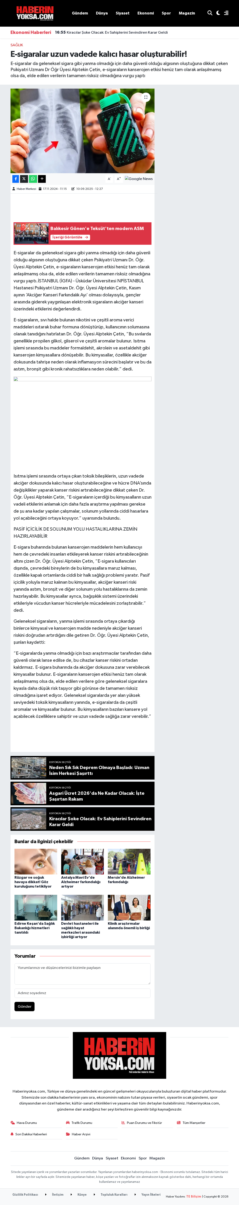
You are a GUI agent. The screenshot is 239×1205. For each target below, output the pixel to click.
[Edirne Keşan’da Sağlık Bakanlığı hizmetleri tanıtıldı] (35, 908)
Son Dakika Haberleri (31, 1134)
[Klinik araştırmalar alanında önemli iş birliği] (129, 908)
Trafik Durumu (81, 1123)
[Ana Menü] (224, 13)
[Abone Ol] (139, 179)
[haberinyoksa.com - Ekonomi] (35, 13)
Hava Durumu (27, 1123)
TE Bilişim (193, 1196)
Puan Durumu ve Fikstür (144, 1123)
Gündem (80, 13)
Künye (82, 1194)
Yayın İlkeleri (151, 1194)
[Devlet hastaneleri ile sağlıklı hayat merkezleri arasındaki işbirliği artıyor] (82, 908)
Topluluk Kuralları (113, 1194)
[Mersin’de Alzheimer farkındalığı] (129, 861)
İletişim (57, 1194)
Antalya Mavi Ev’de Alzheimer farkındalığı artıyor (80, 882)
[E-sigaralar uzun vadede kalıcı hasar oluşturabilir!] (83, 131)
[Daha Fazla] (42, 179)
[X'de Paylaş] (24, 179)
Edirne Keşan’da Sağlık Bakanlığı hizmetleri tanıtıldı (34, 928)
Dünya (102, 13)
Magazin (187, 13)
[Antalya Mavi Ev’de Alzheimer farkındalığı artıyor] (82, 861)
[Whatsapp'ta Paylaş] (33, 179)
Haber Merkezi (26, 189)
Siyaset (123, 13)
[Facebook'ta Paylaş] (15, 179)
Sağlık (17, 45)
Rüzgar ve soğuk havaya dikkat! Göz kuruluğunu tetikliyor (33, 882)
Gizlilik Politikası (25, 1194)
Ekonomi (145, 13)
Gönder (25, 1007)
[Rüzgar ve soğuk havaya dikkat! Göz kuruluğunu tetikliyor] (35, 861)
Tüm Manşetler (194, 1123)
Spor (166, 13)
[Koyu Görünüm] (216, 13)
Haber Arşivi (81, 1134)
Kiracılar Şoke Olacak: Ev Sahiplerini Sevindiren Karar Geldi (111, 32)
